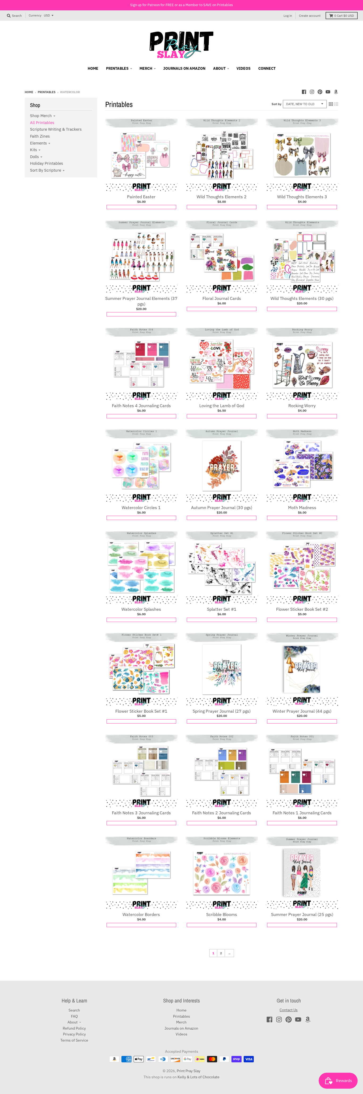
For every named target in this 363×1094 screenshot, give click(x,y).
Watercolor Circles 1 (141, 507)
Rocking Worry (302, 405)
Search (74, 1010)
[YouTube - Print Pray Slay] (328, 91)
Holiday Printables (46, 163)
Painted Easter (141, 196)
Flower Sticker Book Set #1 (141, 711)
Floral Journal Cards (221, 298)
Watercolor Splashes (141, 609)
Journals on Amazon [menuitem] (184, 68)
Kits (33, 149)
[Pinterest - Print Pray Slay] (320, 91)
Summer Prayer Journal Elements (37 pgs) (141, 301)
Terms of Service (74, 1040)
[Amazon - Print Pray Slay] (336, 91)
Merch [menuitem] (146, 68)
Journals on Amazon (181, 1028)
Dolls (34, 156)
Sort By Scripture (45, 170)
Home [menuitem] (93, 68)
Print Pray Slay (188, 1070)
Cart (344, 16)
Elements (38, 143)
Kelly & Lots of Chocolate (199, 1077)
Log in (288, 16)
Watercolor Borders (141, 914)
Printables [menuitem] (117, 68)
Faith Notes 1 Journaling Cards (302, 812)
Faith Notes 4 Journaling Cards (141, 405)
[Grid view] (331, 104)
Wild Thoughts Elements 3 (302, 196)
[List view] (336, 104)
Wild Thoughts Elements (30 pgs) (302, 298)
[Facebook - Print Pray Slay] (304, 91)
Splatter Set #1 (222, 609)
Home (29, 92)
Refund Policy (74, 1028)
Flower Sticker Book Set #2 (302, 609)
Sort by (276, 104)
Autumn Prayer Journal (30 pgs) (221, 507)
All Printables (42, 122)
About (72, 1022)
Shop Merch (41, 115)
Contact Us (289, 1010)
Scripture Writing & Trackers (56, 129)
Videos (181, 1034)
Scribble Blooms (221, 914)
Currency (35, 15)
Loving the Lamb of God (221, 405)
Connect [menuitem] (267, 68)
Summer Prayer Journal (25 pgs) (302, 914)
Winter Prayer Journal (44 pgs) (302, 711)
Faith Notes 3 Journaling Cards (141, 812)
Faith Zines (40, 136)
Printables (47, 92)
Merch (181, 1022)
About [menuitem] (219, 68)
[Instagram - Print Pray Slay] (312, 91)
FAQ (74, 1016)
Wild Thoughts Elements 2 (222, 196)
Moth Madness (302, 507)
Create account (309, 16)
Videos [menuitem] (244, 68)
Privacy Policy (74, 1034)
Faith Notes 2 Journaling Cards (221, 812)
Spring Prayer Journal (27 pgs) (222, 711)
